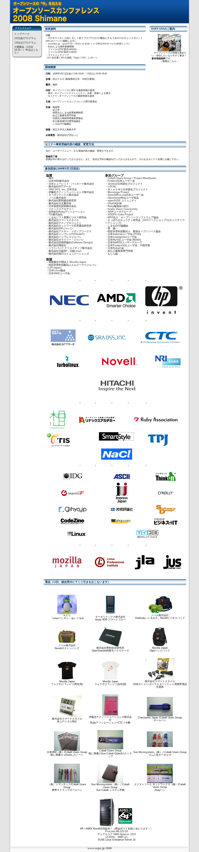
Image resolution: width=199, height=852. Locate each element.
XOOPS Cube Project (120, 214)
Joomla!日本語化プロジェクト (125, 183)
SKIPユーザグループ (119, 211)
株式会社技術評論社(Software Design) (71, 242)
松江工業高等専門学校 (120, 251)
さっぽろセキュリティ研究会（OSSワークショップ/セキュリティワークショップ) (145, 221)
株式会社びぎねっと (67, 135)
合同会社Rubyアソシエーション (67, 211)
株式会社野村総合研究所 (62, 200)
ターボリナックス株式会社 (64, 194)
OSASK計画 (115, 203)
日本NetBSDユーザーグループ (125, 242)
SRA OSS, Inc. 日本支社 (63, 189)
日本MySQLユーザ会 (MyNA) (124, 239)
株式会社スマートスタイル (64, 220)
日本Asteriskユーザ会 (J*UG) (124, 234)
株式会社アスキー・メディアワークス (70, 231)
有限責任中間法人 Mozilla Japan (67, 262)
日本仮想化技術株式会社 (62, 206)
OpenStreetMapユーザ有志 (123, 197)
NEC (51, 178)
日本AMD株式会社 (59, 180)
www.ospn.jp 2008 (99, 848)
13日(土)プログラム (25, 42)
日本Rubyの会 (116, 248)
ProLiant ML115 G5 (116, 831)
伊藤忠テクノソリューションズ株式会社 (71, 192)
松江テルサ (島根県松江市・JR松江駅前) (74, 79)
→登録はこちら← (169, 61)
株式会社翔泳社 (57, 245)
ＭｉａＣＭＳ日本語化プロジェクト (128, 189)
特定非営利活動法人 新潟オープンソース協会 (134, 231)
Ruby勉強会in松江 (118, 206)
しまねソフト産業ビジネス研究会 (67, 217)
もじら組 (113, 253)
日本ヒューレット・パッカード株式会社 (71, 183)
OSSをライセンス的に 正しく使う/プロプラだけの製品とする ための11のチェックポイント (95, 38)
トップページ (21, 33)
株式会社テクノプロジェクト (65, 223)
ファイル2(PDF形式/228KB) (62, 52)
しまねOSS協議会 (62, 124)
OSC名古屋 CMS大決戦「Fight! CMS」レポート (72, 57)
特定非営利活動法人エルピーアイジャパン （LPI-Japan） (71, 266)
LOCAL (112, 186)
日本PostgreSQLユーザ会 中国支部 (129, 245)
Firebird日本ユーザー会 (121, 180)
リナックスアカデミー (61, 209)
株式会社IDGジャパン (61, 228)
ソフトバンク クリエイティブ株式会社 (70, 248)
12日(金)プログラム (25, 38)
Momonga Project (118, 192)
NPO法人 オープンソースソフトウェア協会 (133, 217)
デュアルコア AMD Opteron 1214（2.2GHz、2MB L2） (116, 835)
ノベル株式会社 (57, 197)
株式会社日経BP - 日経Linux (65, 251)
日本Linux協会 (57, 270)
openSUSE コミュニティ (122, 200)
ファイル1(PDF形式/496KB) (62, 49)
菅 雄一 (113, 228)
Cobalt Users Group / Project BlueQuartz (132, 178)
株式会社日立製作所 (60, 203)
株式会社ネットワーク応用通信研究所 (70, 225)
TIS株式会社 (56, 214)
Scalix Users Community (122, 209)
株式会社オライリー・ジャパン (66, 239)
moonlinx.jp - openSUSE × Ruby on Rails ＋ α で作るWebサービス (82, 43)
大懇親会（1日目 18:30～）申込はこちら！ (26, 49)
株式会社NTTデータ (60, 186)
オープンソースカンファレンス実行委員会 (75, 101)
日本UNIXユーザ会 (59, 273)
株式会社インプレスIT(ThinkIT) (66, 234)
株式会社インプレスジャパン (65, 237)
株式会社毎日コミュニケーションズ (69, 253)
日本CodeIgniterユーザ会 (122, 237)
